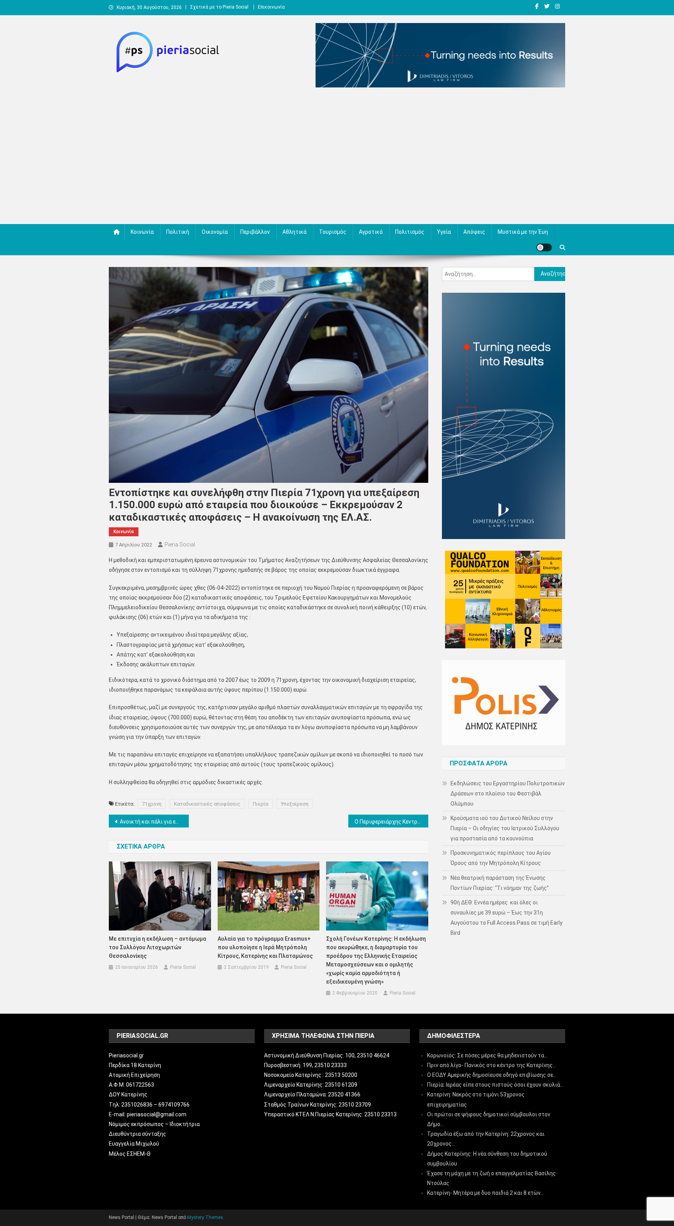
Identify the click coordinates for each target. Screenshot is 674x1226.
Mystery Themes (205, 1217)
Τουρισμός (332, 232)
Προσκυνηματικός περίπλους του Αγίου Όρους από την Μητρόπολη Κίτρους (501, 858)
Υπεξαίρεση (295, 804)
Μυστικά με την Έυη (523, 232)
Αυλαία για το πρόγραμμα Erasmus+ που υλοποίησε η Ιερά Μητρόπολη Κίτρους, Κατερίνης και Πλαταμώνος (265, 947)
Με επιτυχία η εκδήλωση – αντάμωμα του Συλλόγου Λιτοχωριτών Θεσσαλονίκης (157, 947)
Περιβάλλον (255, 232)
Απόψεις (474, 232)
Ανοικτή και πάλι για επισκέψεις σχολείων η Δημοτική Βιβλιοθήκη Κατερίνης (154, 822)
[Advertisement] (337, 157)
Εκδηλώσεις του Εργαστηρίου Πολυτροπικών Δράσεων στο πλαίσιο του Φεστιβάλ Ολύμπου (508, 793)
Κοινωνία (142, 232)
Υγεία (444, 232)
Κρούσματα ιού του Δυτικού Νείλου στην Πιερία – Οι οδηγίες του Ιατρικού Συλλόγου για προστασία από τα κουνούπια (505, 828)
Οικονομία (215, 232)
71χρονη (151, 804)
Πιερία (260, 804)
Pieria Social (180, 544)
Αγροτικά (371, 232)
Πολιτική (177, 232)
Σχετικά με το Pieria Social (219, 7)
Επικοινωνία (271, 7)
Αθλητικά (294, 232)
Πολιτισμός (409, 232)
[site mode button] (544, 247)
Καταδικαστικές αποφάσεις (207, 804)
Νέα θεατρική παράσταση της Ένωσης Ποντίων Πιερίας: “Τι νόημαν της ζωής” (500, 883)
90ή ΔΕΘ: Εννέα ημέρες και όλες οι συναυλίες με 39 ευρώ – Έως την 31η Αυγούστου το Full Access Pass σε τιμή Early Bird (506, 917)
